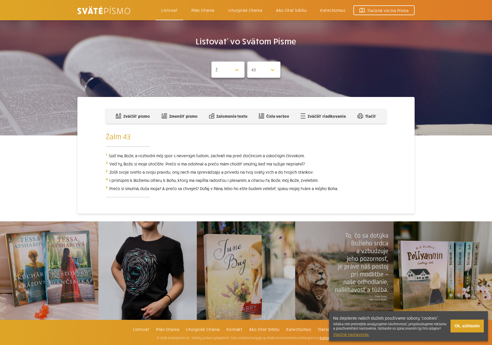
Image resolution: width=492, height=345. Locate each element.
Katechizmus (332, 10)
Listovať (169, 10)
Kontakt (234, 329)
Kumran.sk (327, 338)
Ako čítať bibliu (264, 329)
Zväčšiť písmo (136, 116)
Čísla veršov (277, 116)
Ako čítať (291, 10)
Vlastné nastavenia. (351, 334)
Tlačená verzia (387, 10)
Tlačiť (370, 116)
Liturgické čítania (245, 10)
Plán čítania (167, 329)
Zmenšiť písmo (183, 116)
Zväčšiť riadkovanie (327, 116)
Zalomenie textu (231, 116)
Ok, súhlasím (467, 326)
